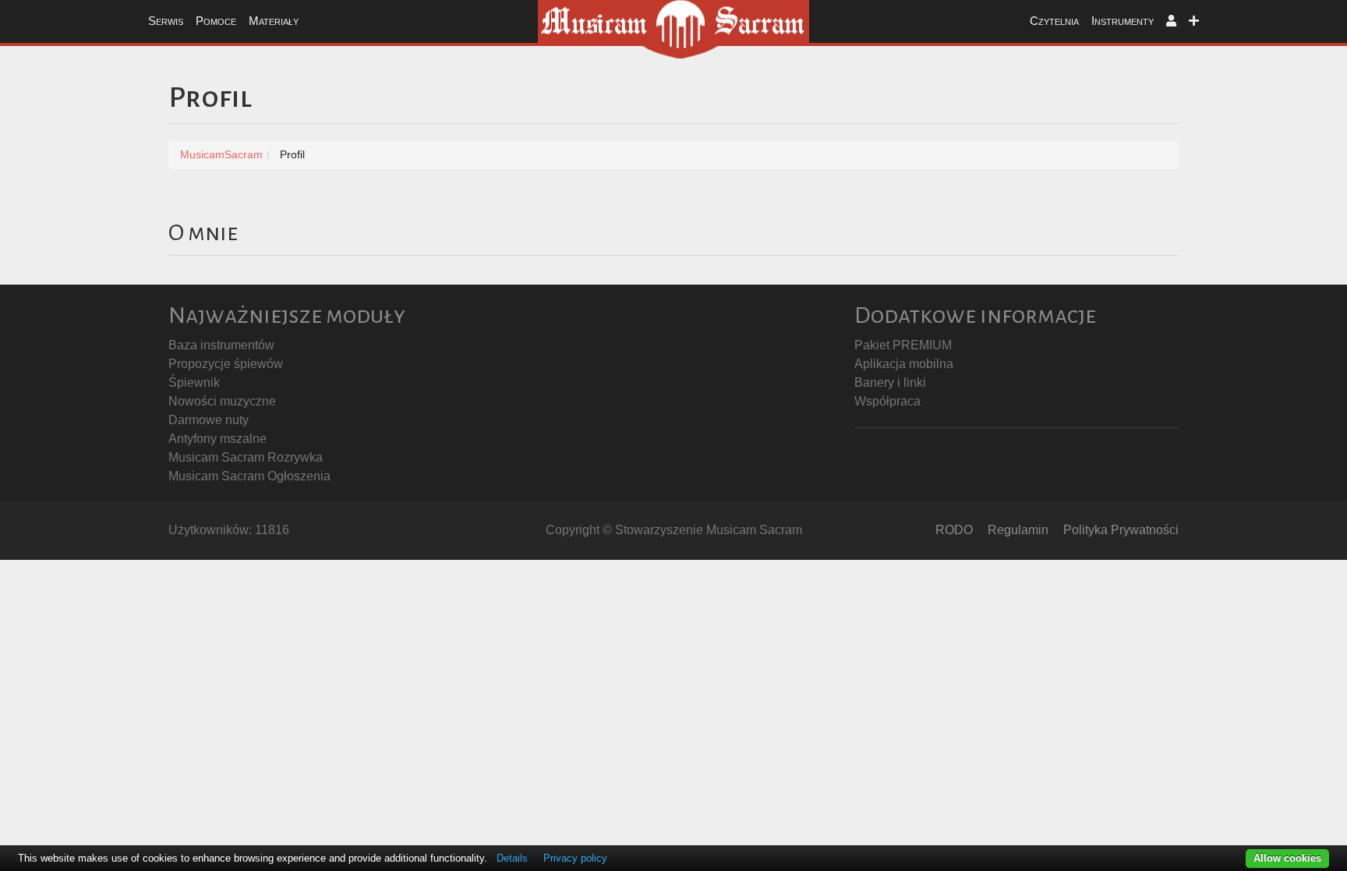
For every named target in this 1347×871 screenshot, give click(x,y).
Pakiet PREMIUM (903, 345)
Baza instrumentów (221, 345)
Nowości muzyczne (222, 401)
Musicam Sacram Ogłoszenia (249, 476)
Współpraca (887, 401)
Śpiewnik (194, 382)
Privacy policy (575, 858)
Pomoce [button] (216, 20)
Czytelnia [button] (1054, 20)
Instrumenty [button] (1122, 20)
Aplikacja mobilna (903, 363)
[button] (1171, 21)
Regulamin (1018, 529)
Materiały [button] (274, 20)
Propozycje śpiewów (225, 363)
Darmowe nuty (208, 420)
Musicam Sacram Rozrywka (245, 457)
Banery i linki (890, 382)
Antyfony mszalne (217, 438)
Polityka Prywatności (1121, 529)
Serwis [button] (165, 20)
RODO (954, 529)
